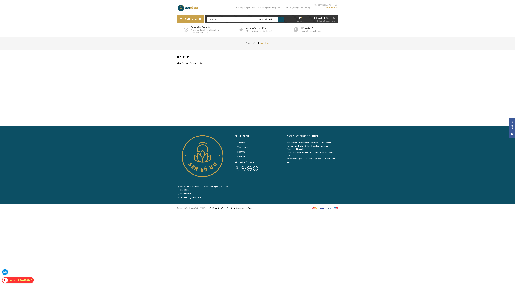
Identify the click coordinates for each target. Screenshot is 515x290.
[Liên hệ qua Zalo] (5, 272)
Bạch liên (315, 146)
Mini (316, 152)
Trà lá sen (315, 143)
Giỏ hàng (300, 21)
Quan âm (325, 146)
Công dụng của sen (246, 8)
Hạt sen (301, 159)
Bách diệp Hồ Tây (302, 146)
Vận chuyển (242, 143)
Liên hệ (306, 8)
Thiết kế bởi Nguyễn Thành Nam (221, 208)
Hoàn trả (241, 152)
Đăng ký (319, 18)
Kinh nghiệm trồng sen (270, 8)
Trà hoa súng (327, 143)
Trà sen (294, 143)
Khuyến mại (293, 8)
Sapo (250, 208)
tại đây (200, 63)
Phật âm (323, 152)
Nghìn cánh (299, 149)
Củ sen (309, 159)
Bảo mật (241, 156)
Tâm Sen (326, 159)
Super (289, 149)
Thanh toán (242, 147)
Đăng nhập (330, 18)
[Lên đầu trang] (511, 286)
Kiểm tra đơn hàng (327, 21)
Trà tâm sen (304, 143)
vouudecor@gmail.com (190, 197)
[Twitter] (243, 168)
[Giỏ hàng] (299, 19)
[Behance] (249, 168)
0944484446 (332, 7)
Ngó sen (317, 159)
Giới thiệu (183, 57)
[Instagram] (255, 168)
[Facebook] (237, 168)
